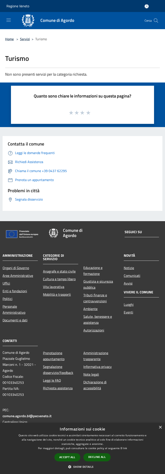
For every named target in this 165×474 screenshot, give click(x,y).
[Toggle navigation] (8, 20)
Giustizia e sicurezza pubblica (98, 284)
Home (9, 39)
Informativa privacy (97, 366)
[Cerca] (156, 20)
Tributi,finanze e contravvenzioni (95, 298)
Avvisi (128, 283)
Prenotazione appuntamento (53, 356)
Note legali (91, 374)
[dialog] (82, 448)
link (125, 448)
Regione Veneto (17, 6)
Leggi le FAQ (52, 380)
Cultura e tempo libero (59, 279)
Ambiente (90, 308)
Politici (7, 298)
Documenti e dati (15, 320)
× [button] (160, 427)
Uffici (6, 283)
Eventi (128, 312)
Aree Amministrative (18, 275)
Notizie (129, 267)
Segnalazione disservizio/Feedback (58, 369)
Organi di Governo (16, 267)
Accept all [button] (67, 457)
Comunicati (132, 275)
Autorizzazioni (93, 330)
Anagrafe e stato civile (59, 271)
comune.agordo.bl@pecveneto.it (27, 415)
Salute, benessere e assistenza (97, 319)
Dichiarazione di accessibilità (95, 385)
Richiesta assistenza (58, 388)
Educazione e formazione (92, 270)
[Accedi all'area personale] (147, 6)
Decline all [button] (97, 457)
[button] (82, 467)
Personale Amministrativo (14, 309)
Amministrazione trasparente (95, 356)
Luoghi (129, 304)
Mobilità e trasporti (57, 294)
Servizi (25, 39)
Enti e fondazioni (15, 291)
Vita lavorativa (53, 286)
